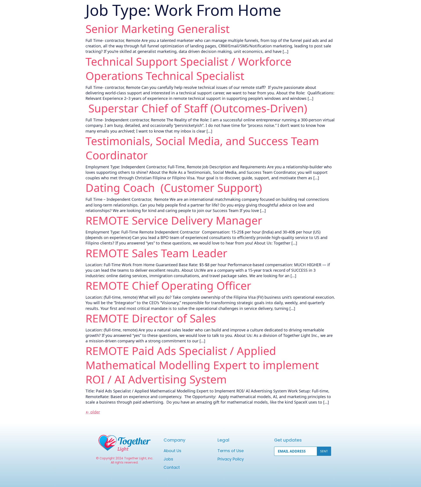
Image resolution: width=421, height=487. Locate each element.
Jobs (168, 459)
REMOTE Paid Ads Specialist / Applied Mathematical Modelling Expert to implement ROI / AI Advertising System (202, 365)
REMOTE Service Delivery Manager (174, 220)
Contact (172, 467)
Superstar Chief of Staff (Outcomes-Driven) (196, 108)
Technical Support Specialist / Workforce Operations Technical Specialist (188, 68)
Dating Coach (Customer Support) (174, 187)
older (93, 412)
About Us (172, 450)
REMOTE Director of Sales (151, 318)
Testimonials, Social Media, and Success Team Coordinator (202, 148)
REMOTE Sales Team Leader (156, 253)
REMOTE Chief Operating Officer (168, 285)
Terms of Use (231, 450)
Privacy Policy (231, 459)
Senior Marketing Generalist (158, 28)
